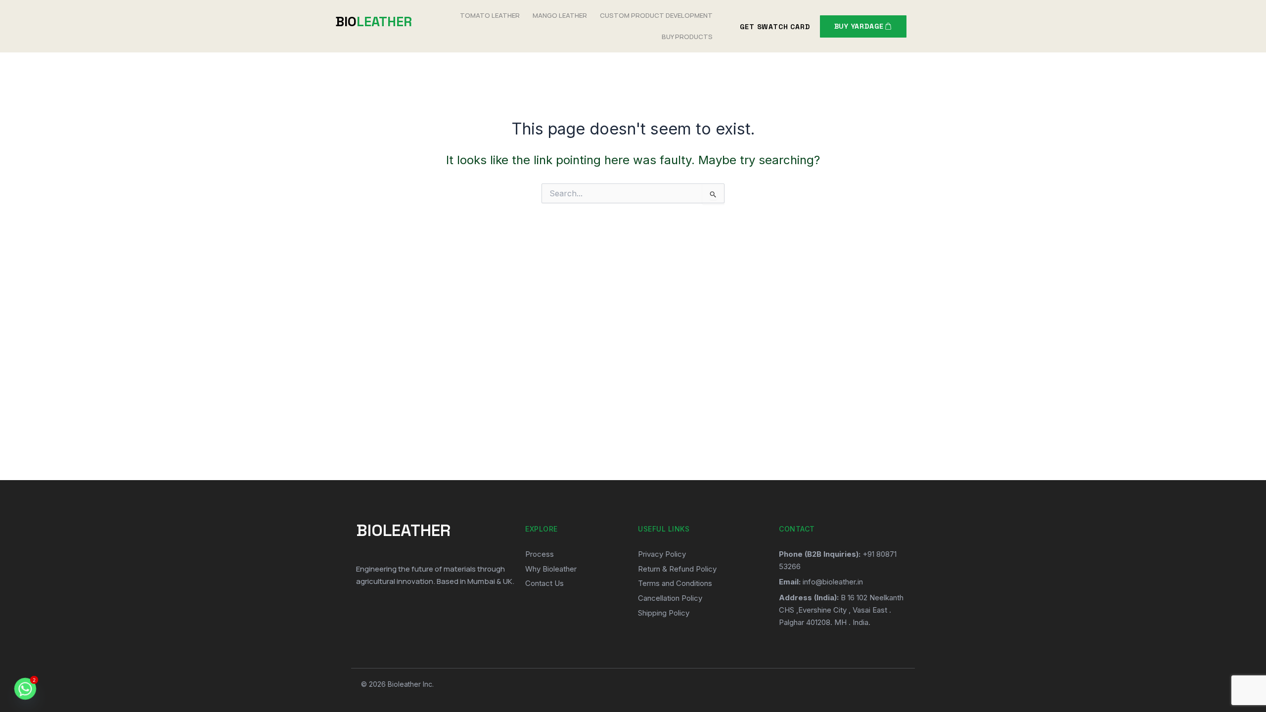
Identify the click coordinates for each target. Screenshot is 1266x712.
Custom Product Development (656, 15)
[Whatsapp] (25, 689)
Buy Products (687, 36)
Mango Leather (560, 15)
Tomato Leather (490, 15)
